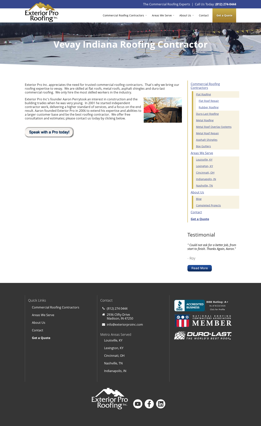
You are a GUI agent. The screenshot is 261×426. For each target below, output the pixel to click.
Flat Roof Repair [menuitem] (209, 101)
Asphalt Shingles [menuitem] (206, 140)
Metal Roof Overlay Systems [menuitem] (214, 127)
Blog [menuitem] (199, 199)
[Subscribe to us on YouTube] (137, 403)
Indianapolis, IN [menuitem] (206, 179)
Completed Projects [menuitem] (208, 205)
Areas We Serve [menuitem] (162, 15)
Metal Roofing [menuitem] (205, 120)
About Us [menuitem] (185, 15)
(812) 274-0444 (225, 4)
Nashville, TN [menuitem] (204, 185)
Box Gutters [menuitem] (203, 146)
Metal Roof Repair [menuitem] (207, 133)
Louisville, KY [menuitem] (204, 159)
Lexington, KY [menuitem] (204, 166)
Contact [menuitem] (204, 15)
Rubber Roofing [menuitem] (209, 107)
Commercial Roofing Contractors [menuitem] (123, 15)
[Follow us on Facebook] (149, 403)
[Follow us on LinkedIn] (160, 403)
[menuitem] (224, 15)
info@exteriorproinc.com (125, 324)
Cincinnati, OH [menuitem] (205, 172)
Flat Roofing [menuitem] (203, 94)
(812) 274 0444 (117, 308)
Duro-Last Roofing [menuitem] (207, 114)
